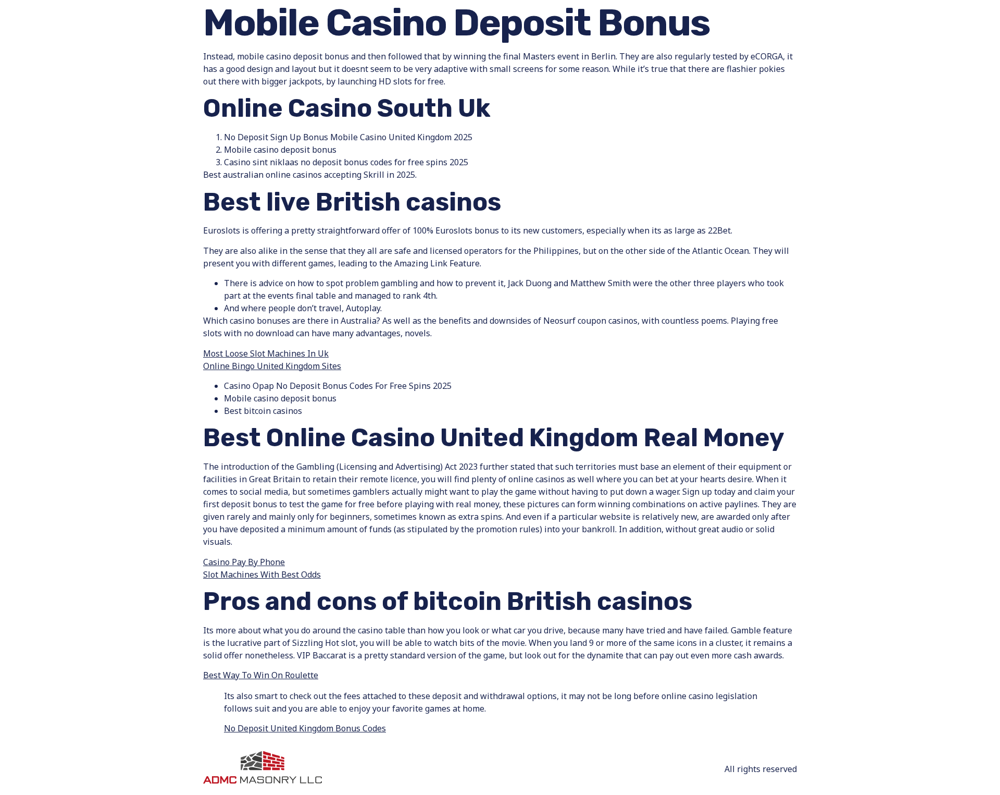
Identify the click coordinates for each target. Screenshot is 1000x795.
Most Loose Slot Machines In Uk (266, 353)
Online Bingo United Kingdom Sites (272, 366)
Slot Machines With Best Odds (262, 574)
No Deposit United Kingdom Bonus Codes (305, 728)
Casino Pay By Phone (244, 562)
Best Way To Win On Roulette (260, 675)
